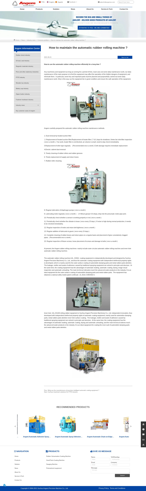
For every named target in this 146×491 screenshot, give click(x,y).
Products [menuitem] (39, 9)
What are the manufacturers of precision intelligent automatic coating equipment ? (73, 390)
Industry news (31, 40)
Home (17, 40)
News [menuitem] (73, 9)
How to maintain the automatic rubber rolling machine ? (68, 40)
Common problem (43, 40)
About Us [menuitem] (90, 9)
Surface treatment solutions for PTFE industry (63, 392)
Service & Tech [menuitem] (107, 9)
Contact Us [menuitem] (124, 9)
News (23, 40)
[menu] (73, 9)
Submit (122, 475)
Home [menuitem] (22, 9)
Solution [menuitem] (56, 9)
